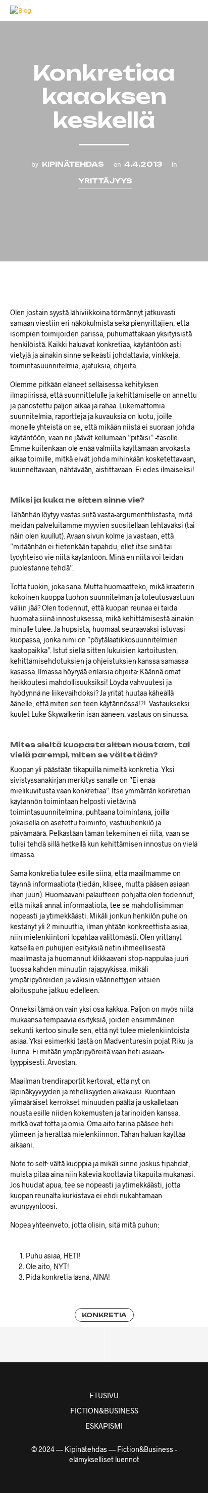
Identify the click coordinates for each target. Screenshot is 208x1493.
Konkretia (104, 1315)
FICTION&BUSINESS (104, 1410)
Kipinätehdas (73, 164)
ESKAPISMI (104, 1425)
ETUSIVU (104, 1395)
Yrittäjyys (105, 181)
